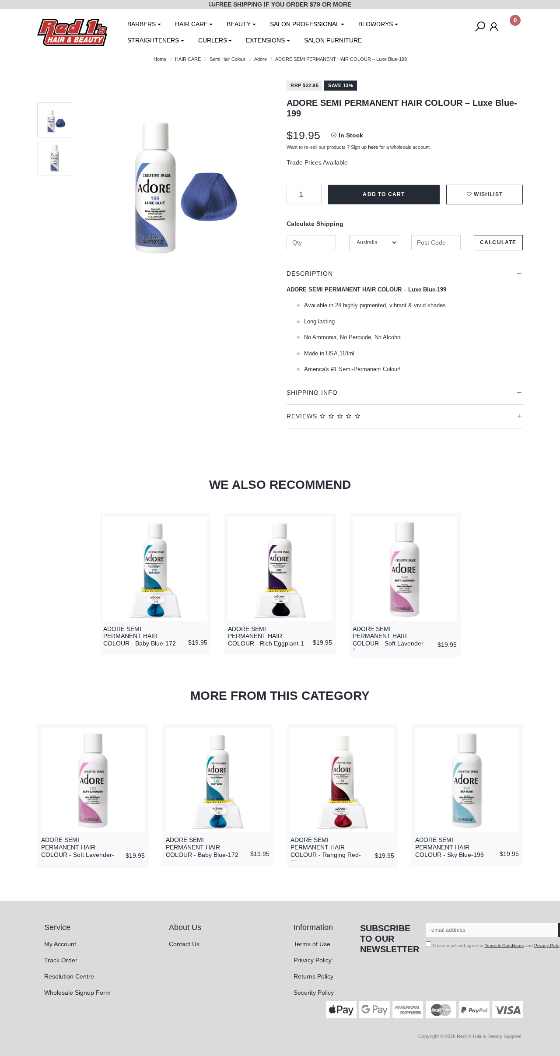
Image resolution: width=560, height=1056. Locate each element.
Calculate (498, 242)
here (373, 147)
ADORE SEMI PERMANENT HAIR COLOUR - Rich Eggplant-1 (266, 636)
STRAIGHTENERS (153, 40)
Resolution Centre (69, 976)
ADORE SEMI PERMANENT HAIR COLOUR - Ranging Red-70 (325, 850)
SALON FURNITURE (333, 40)
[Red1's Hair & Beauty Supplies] (72, 31)
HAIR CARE (191, 24)
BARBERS (141, 24)
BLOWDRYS (375, 24)
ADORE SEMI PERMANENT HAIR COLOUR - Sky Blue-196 (449, 847)
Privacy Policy (313, 960)
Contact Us (184, 943)
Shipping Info (312, 392)
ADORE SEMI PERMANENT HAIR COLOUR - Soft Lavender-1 (389, 639)
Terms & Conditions (504, 945)
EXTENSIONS (265, 40)
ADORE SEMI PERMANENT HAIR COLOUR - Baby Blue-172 (139, 636)
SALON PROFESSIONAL (305, 24)
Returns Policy (313, 976)
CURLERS (212, 40)
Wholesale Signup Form (77, 992)
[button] (484, 194)
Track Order (60, 960)
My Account (60, 943)
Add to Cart (384, 194)
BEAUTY (239, 24)
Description (310, 273)
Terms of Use (312, 943)
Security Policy (314, 992)
